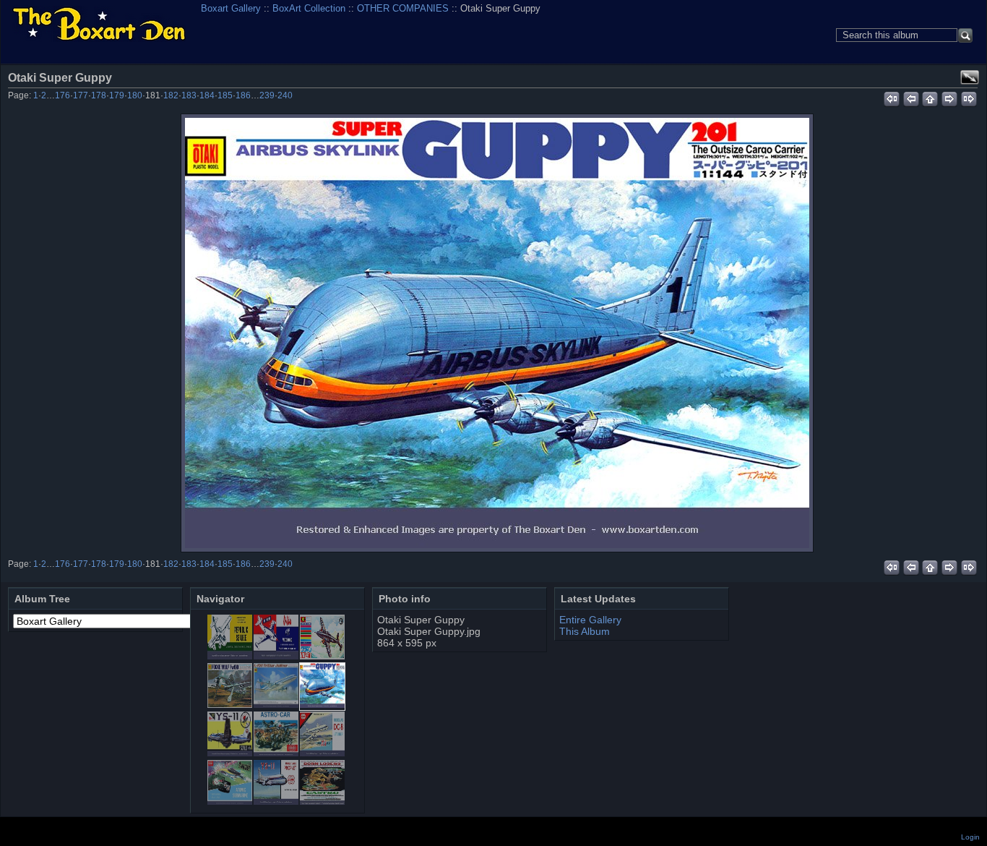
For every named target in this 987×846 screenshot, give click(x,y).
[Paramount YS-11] (276, 801)
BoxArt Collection (308, 8)
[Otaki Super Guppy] (497, 333)
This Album (584, 631)
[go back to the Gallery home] (99, 25)
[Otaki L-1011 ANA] (276, 704)
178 (98, 95)
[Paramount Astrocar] (276, 753)
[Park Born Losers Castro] (322, 801)
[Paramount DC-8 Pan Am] (322, 753)
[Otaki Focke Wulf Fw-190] (229, 704)
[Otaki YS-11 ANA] (229, 753)
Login (970, 837)
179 (116, 95)
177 (80, 95)
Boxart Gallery (231, 8)
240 (285, 95)
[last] (969, 97)
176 (62, 95)
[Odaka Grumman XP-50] (322, 656)
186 (243, 95)
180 (134, 95)
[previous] (910, 97)
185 (225, 95)
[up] (930, 97)
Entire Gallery (590, 619)
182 (170, 95)
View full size (969, 77)
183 (189, 95)
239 (267, 95)
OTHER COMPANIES (403, 8)
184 (207, 95)
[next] (949, 97)
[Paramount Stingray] (229, 801)
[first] (891, 97)
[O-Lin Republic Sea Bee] (229, 656)
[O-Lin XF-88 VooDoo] (276, 656)
